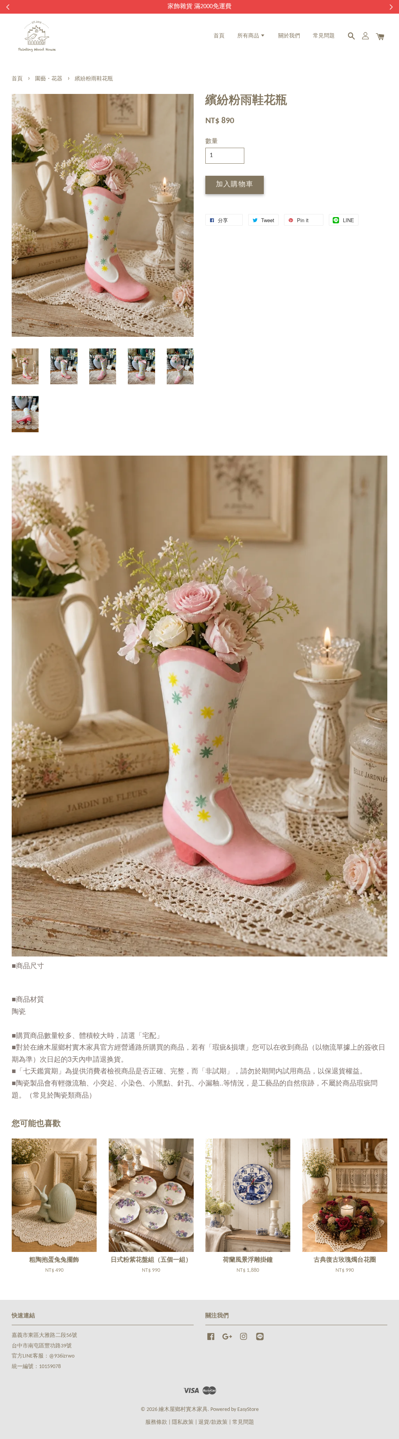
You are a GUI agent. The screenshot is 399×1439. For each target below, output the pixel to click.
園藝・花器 (48, 78)
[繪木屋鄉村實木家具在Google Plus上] (227, 1340)
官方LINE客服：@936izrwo (43, 1356)
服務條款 (156, 1422)
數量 (211, 141)
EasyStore (248, 1409)
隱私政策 (183, 1422)
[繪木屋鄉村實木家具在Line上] (259, 1340)
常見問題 (324, 36)
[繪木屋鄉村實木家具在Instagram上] (243, 1340)
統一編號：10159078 (36, 1366)
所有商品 (248, 36)
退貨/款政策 (213, 1422)
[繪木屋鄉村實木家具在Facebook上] (210, 1340)
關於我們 (289, 36)
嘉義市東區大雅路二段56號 (44, 1335)
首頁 (219, 36)
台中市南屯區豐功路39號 (42, 1346)
